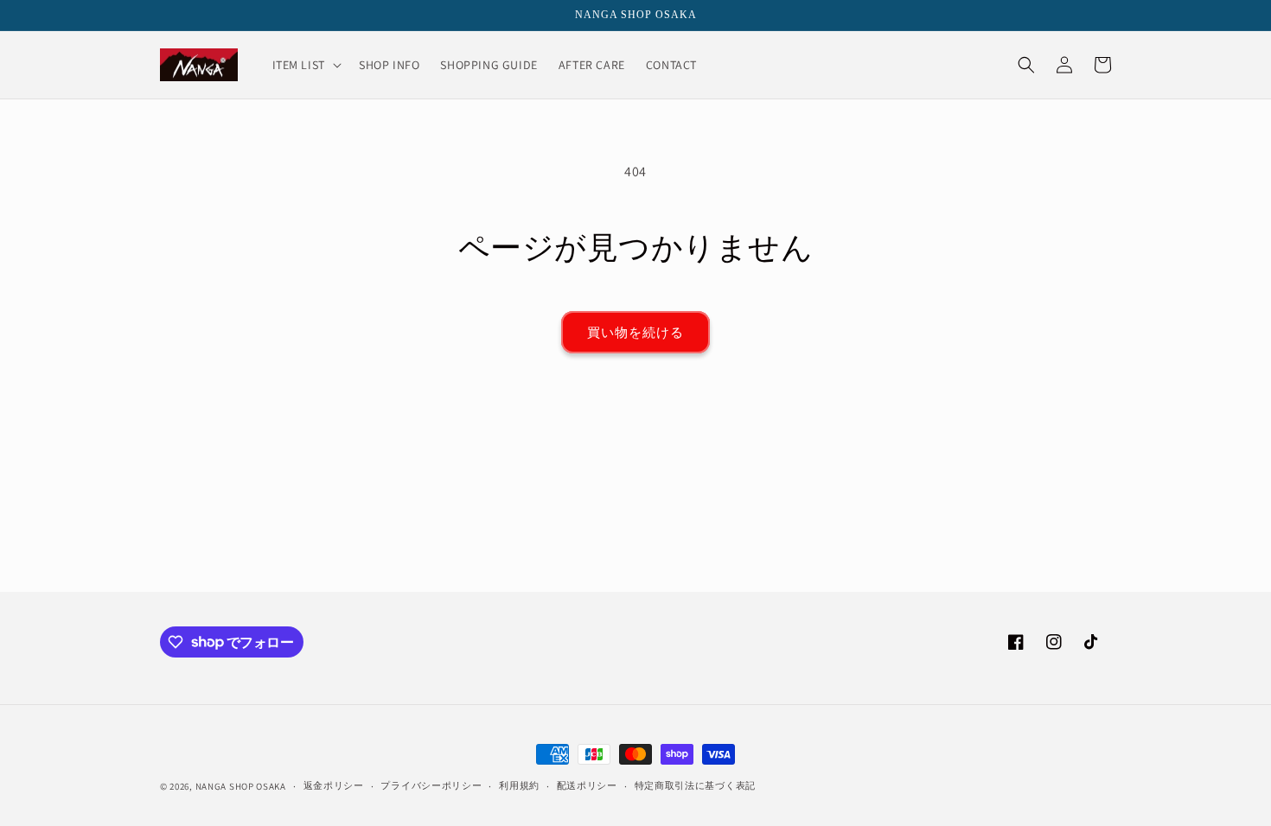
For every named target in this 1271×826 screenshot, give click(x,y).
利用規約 (519, 785)
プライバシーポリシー (431, 785)
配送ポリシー (587, 785)
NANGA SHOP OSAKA (240, 786)
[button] (305, 65)
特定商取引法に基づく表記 (695, 785)
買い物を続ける (635, 332)
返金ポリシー (333, 785)
